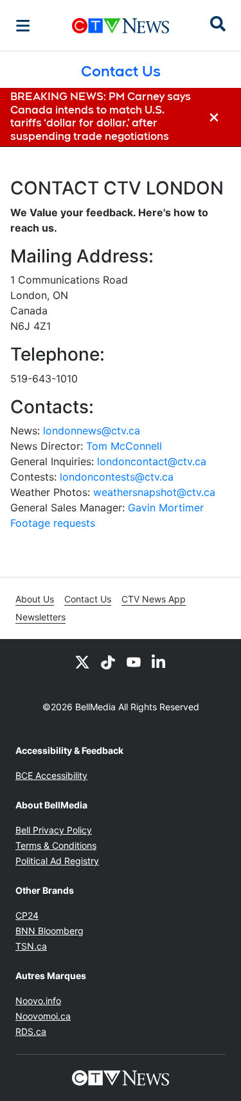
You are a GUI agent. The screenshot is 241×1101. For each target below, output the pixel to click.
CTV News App (153, 598)
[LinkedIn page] (159, 662)
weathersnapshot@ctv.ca (154, 492)
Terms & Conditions (55, 845)
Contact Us (87, 598)
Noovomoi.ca (43, 1016)
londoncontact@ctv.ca (151, 461)
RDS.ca (30, 1031)
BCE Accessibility (51, 775)
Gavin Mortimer (166, 507)
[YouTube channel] (133, 662)
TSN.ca (31, 946)
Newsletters (40, 616)
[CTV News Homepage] (120, 25)
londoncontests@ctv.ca (117, 476)
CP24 (27, 915)
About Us (34, 598)
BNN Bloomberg (49, 930)
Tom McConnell (124, 446)
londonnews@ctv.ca (91, 430)
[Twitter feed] (82, 662)
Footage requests (52, 522)
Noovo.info (38, 1000)
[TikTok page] (108, 662)
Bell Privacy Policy (53, 829)
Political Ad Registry (57, 860)
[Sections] (23, 25)
